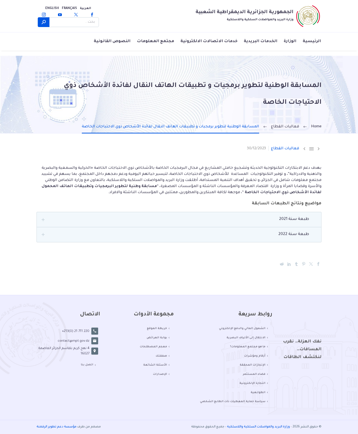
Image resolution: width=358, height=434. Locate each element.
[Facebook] (92, 15)
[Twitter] (76, 15)
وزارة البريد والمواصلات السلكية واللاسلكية (258, 427)
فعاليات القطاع (285, 149)
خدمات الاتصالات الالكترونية (208, 41)
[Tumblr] (296, 264)
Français (69, 8)
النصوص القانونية (112, 41)
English (52, 8)
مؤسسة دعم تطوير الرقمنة (56, 427)
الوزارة (290, 41)
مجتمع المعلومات (155, 41)
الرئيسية (312, 41)
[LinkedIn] (289, 264)
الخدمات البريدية (260, 41)
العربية (85, 8)
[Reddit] (282, 264)
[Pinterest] (304, 264)
